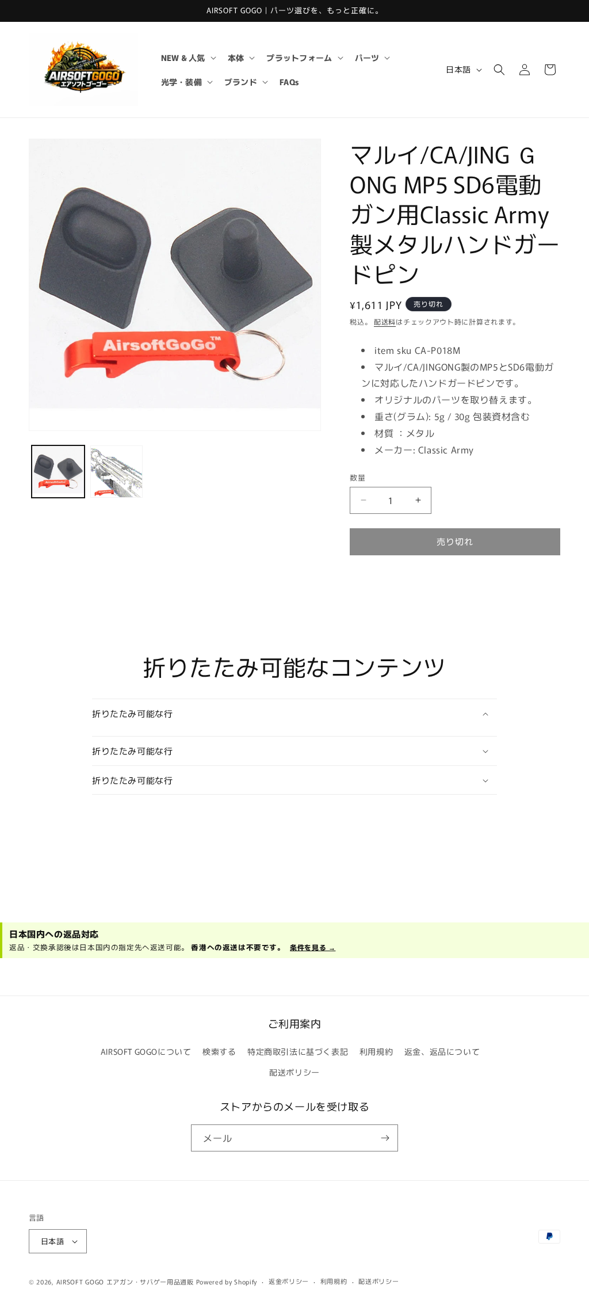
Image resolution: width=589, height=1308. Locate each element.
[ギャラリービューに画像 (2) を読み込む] (116, 471)
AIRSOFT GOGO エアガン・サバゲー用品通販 (125, 1281)
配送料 (385, 321)
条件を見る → (312, 947)
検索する (219, 1051)
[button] (187, 57)
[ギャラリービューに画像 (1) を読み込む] (58, 471)
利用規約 (376, 1051)
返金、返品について (442, 1051)
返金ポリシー (289, 1281)
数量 (357, 477)
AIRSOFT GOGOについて (146, 1051)
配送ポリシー (294, 1072)
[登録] (384, 1137)
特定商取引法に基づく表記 (297, 1051)
